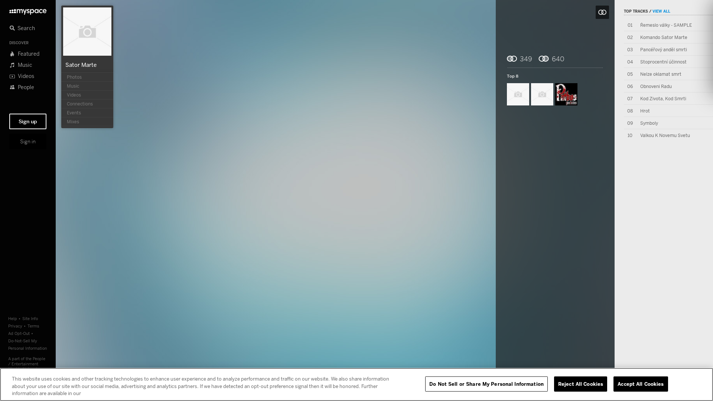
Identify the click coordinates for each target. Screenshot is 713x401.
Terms (33, 326)
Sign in (28, 141)
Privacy (15, 326)
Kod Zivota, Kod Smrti (663, 98)
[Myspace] (27, 10)
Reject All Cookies (580, 383)
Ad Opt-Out (19, 333)
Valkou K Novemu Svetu (665, 135)
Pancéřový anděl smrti (663, 49)
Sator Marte (81, 64)
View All (661, 11)
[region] (356, 384)
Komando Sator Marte (663, 37)
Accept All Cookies (641, 383)
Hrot (645, 111)
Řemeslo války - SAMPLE (666, 25)
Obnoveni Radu (656, 86)
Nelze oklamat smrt (660, 74)
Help (12, 318)
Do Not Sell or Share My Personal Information (486, 383)
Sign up (28, 121)
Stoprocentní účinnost (663, 62)
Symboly (649, 123)
